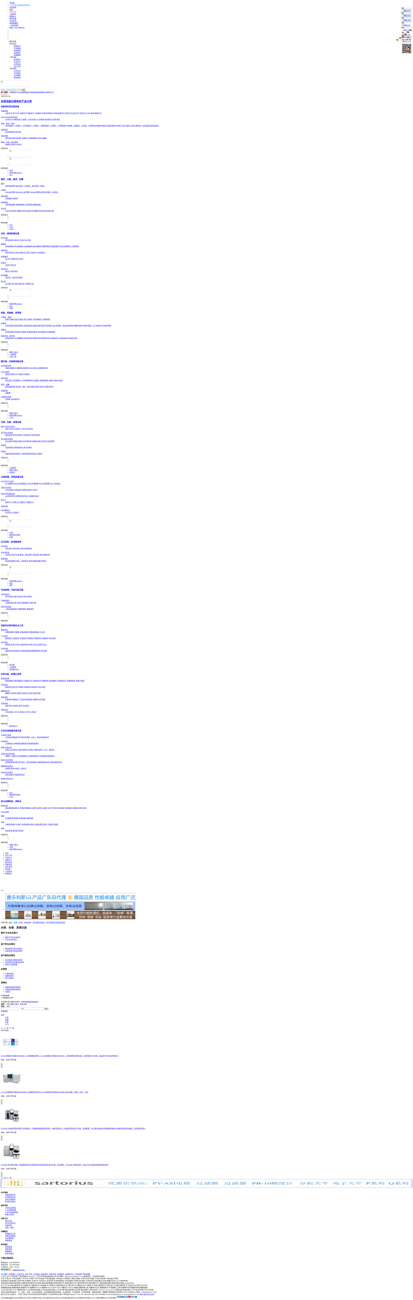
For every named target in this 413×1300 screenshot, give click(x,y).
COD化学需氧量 (32, 483)
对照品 (43, 561)
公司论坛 (17, 71)
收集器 (26, 374)
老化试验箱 (41, 332)
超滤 (84, 808)
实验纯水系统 (77, 808)
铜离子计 (23, 502)
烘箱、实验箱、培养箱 (11, 312)
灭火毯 (42, 632)
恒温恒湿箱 (36, 326)
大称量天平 (38, 113)
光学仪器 (4, 238)
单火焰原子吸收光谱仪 (13, 441)
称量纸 (35, 699)
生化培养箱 (56, 326)
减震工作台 (42, 644)
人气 (7, 1024)
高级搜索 (4, 1011)
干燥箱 (31, 92)
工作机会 (17, 64)
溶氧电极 (22, 818)
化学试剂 (4, 546)
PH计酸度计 (5, 510)
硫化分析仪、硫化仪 (18, 768)
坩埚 (7, 706)
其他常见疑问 (10, 1201)
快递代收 (8, 1225)
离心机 (3, 281)
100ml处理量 (10, 192)
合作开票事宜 (10, 1199)
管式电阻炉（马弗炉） (31, 126)
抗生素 (18, 555)
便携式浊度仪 (27, 490)
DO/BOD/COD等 (7, 481)
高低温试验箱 (32, 332)
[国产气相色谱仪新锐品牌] (70, 919)
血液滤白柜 (63, 338)
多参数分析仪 (33, 496)
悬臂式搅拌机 (10, 186)
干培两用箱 (45, 319)
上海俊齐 (12, 14)
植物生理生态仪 (7, 779)
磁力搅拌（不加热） (23, 186)
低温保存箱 (72, 338)
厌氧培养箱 (87, 326)
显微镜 (3, 244)
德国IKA (12, 16)
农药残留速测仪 (33, 743)
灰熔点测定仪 (23, 750)
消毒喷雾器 (9, 632)
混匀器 (3, 209)
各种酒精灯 (53, 681)
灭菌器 (24, 138)
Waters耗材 (5, 812)
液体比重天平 (59, 113)
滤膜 (23, 92)
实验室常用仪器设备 (10, 106)
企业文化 (17, 62)
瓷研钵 (15, 706)
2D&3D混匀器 (10, 211)
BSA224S (18, 92)
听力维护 (52, 638)
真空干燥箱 (27, 319)
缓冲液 (15, 831)
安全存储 (4, 648)
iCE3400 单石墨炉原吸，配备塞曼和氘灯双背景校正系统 (55, 1165)
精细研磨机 (36, 205)
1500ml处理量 (34, 192)
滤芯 (49, 808)
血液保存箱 (45, 338)
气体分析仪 (5, 594)
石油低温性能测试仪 (47, 756)
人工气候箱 (96, 326)
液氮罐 (7, 393)
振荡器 (15, 198)
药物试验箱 (44, 380)
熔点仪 (7, 271)
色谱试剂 (27, 687)
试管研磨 (28, 205)
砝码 (92, 113)
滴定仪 (13, 144)
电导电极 (14, 818)
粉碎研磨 (4, 202)
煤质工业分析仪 (11, 750)
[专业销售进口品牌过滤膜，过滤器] (70, 910)
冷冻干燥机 (125, 126)
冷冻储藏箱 (18, 338)
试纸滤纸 (4, 697)
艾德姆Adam (14, 669)
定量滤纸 (8, 699)
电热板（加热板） (74, 126)
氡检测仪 (30, 609)
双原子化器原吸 (48, 441)
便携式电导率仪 (22, 496)
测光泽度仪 (9, 252)
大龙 (11, 227)
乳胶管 (13, 693)
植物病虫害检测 (20, 743)
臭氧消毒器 (24, 632)
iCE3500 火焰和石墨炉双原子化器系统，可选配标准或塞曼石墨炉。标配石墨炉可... (73, 1128)
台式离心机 (9, 284)
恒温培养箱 (27, 326)
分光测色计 (41, 252)
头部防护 (15, 638)
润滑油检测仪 (33, 756)
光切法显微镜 (64, 246)
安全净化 (4, 642)
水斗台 (16, 712)
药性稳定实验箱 (20, 332)
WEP (11, 797)
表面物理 (4, 256)
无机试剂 (8, 548)
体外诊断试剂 (45, 555)
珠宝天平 (83, 113)
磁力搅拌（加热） (39, 186)
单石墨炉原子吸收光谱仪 (32, 441)
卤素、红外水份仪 (30, 119)
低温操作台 (54, 338)
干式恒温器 (145, 126)
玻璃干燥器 (80, 681)
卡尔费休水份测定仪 (44, 119)
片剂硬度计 (16, 380)
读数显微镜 (45, 246)
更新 (7, 1022)
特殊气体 (32, 603)
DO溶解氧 (9, 483)
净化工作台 (33, 644)
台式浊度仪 (9, 490)
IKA (11, 175)
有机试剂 (15, 548)
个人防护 (4, 636)
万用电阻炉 (62, 126)
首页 (7, 853)
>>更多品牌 (13, 25)
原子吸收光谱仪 (7, 439)
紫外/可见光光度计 (8, 426)
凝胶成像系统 (10, 387)
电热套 (103, 126)
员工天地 (17, 66)
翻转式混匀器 (39, 211)
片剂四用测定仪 (28, 380)
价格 (7, 1020)
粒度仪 (3, 263)
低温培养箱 (18, 326)
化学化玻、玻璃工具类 (11, 674)
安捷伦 (12, 472)
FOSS (11, 229)
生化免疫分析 (6, 366)
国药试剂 (8, 687)
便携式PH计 (17, 119)
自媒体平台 (69, 1274)
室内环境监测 (6, 607)
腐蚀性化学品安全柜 (13, 651)
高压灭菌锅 (42, 138)
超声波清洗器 (10, 138)
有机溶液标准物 (34, 561)
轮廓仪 (13, 259)
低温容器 (4, 391)
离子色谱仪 (27, 447)
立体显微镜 (27, 246)
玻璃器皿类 (71, 681)
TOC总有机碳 (55, 483)
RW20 (51, 92)
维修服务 (8, 1251)
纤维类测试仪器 (11, 762)
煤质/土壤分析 (6, 747)
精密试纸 (28, 699)
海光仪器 (23, 1004)
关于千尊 (8, 855)
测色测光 (4, 250)
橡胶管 (7, 693)
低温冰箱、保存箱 (8, 336)
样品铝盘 (60, 808)
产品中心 (8, 858)
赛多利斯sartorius (15, 173)
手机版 (12, 3)
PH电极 (8, 818)
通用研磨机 (20, 205)
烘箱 (35, 92)
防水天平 (75, 113)
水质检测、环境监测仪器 (12, 477)
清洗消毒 (4, 136)
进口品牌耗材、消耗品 (11, 801)
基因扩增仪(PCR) (11, 374)
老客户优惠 (9, 1214)
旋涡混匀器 (49, 211)
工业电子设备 (6, 735)
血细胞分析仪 (43, 368)
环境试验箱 (9, 332)
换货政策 (8, 1247)
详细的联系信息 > (18, 1270)
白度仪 (16, 252)
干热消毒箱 (36, 319)
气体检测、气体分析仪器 (12, 590)
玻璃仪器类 (5, 678)
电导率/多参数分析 (8, 494)
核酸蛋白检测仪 (22, 368)
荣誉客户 (17, 46)
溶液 (2, 828)
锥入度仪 (19, 259)
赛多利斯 (12, 18)
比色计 (28, 252)
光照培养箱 (9, 326)
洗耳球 (30, 693)
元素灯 (18, 824)
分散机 (12, 92)
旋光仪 (16, 240)
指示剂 (15, 687)
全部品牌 (78, 1274)
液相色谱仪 (18, 447)
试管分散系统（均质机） (49, 192)
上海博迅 (12, 354)
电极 (27, 92)
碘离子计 (30, 502)
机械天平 (30, 113)
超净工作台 (15, 644)
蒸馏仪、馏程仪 (11, 756)
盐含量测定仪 (23, 756)
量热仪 (51, 750)
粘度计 (20, 277)
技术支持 (52, 1274)
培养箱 (3, 323)
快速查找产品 (10, 1195)
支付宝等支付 (10, 1223)
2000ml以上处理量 (22, 192)
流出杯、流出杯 (11, 277)
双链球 (24, 693)
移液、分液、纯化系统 (9, 142)
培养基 (7, 399)
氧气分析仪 (9, 596)
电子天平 (15, 113)
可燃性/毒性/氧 (10, 603)
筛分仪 (13, 265)
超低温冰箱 (9, 338)
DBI (10, 583)
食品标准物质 (10, 561)
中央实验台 (9, 712)
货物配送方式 (10, 1234)
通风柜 (7, 644)
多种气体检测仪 (23, 603)
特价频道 (17, 50)
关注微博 (17, 75)
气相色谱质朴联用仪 (29, 454)
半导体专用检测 (11, 737)
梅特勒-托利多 (14, 535)
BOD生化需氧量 (19, 483)
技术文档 (8, 867)
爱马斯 (12, 665)
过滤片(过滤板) (42, 808)
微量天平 (98, 113)
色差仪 (33, 252)
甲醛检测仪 (22, 609)
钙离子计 (15, 502)
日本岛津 (12, 21)
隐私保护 (44, 1274)
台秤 (88, 113)
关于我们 (4, 1274)
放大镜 (28, 240)
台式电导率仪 (10, 496)
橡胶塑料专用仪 (7, 766)
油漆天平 (23, 113)
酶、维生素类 (27, 555)
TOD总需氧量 (44, 483)
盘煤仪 (31, 750)
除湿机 (18, 138)
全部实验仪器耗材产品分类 (16, 101)
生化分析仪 (33, 368)
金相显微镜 (54, 246)
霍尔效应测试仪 (43, 737)
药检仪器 (4, 378)
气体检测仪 (5, 600)
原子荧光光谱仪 (7, 433)
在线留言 (17, 53)
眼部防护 (8, 638)
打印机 (54, 808)
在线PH (16, 512)
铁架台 (22, 712)
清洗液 (20, 831)
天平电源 (21, 808)
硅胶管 (19, 693)
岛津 (11, 170)
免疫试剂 (35, 555)
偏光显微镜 (36, 246)
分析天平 (8, 113)
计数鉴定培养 (6, 397)
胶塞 (38, 693)
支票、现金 (9, 1227)
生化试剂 (41, 687)
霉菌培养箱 (78, 326)
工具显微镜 (74, 246)
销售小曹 (406, 30)
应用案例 (17, 55)
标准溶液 (8, 831)
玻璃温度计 (62, 681)
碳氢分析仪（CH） (41, 750)
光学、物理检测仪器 (10, 233)
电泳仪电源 (31, 387)
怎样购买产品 (10, 1197)
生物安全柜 (24, 644)
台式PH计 (9, 119)
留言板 (7, 869)
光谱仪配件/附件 (40, 824)
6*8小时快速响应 (11, 1212)
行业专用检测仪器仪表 (11, 730)
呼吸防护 (30, 638)
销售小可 (406, 11)
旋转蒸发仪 (154, 126)
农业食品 (4, 741)
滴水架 (33, 712)
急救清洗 (4, 630)
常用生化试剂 (10, 555)
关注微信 (17, 73)
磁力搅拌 (45, 92)
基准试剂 (34, 687)
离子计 (3, 500)
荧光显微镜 (18, 246)
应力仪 (7, 259)
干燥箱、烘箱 (6, 317)
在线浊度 (17, 490)
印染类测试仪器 (55, 762)
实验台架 (4, 710)
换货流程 (8, 1249)
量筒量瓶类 (18, 681)
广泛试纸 (21, 699)
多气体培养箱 (106, 326)
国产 (11, 585)
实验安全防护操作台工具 (12, 625)
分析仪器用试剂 (26, 548)
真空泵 (18, 132)
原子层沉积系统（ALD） (27, 737)
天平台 (28, 712)
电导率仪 (56, 119)
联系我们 (17, 59)
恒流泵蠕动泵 (10, 132)
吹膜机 (7, 768)
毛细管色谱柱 (10, 824)
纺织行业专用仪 (7, 760)
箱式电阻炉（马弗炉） (13, 126)
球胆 (35, 693)
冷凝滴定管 (36, 681)
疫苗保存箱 (36, 338)
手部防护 (23, 638)
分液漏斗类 (27, 681)
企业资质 (12, 7)
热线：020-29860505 (17, 27)
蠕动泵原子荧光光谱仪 (13, 435)
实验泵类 (4, 130)
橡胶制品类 (5, 691)
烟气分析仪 (18, 596)
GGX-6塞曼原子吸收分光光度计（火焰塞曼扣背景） (59, 1056)
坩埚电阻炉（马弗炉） (49, 126)
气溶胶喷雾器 (32, 138)
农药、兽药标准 (22, 561)
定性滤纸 (41, 699)
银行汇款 (8, 1221)
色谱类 (3, 445)
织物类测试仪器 (43, 762)
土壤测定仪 (9, 743)
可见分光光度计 (27, 429)
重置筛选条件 (33, 1002)
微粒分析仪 (58, 380)
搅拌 (2, 184)
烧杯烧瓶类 (9, 681)
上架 (7, 1017)
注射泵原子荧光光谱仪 (31, 435)
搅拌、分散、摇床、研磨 (12, 179)
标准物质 (4, 559)
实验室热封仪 (19, 775)
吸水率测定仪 (48, 113)
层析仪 (21, 374)
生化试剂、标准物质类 (11, 542)
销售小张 (406, 15)
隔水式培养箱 (46, 326)
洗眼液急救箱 (34, 632)
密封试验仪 (9, 775)
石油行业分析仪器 (8, 754)
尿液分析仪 (49, 387)
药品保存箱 (27, 338)
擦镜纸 (15, 699)
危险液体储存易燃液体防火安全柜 (34, 651)
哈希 (11, 308)
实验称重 (4, 111)
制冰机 (118, 126)
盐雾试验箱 (50, 332)
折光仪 (22, 240)
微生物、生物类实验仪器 (12, 361)
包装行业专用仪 (7, 772)
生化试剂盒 (5, 552)
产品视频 (17, 48)
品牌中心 (8, 860)
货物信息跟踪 (10, 1236)
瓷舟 (10, 706)
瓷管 (20, 706)
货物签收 (8, 1240)
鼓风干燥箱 (9, 319)
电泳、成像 (5, 384)
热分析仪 (4, 269)
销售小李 (406, 20)
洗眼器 (16, 632)
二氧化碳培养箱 (67, 326)
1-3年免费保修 (10, 1210)
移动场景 (17, 77)
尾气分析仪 (27, 596)
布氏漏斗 (25, 706)
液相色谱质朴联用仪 (13, 454)
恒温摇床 (8, 198)
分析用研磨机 (10, 205)
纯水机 (19, 144)
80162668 (4, 94)
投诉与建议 (9, 1253)
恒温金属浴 (111, 126)
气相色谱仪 (9, 447)
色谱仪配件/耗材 (28, 824)
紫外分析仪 (40, 387)
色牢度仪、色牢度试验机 (27, 762)
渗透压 (36, 380)
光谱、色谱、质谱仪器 (11, 422)
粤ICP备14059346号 (147, 1294)
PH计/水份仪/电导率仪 (9, 117)
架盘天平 (68, 113)
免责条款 (60, 1274)
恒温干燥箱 (18, 319)
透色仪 (22, 252)
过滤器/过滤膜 (52, 824)
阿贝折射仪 (9, 240)
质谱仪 (3, 451)
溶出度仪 (8, 380)
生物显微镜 (9, 246)
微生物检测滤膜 (11, 808)
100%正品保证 (10, 1208)
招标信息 (8, 864)
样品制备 (68, 808)
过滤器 (33, 808)
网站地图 (86, 1274)
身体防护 (45, 638)
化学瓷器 (4, 703)
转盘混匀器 (29, 211)
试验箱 (3, 330)
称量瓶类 (44, 681)
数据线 (27, 808)
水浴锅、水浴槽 (87, 126)
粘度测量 (4, 275)
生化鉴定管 (15, 399)
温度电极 (29, 818)
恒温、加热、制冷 (8, 123)
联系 (11, 9)
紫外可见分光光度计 (13, 429)
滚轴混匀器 (20, 211)
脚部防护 (37, 638)
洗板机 (7, 368)
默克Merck (13, 726)
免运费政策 (9, 1238)
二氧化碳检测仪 (11, 609)
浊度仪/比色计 (6, 487)
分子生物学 (5, 372)
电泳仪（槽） (21, 387)
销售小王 (406, 25)
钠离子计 (8, 502)
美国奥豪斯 (13, 23)
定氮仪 (51, 380)
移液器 (39, 92)
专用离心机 (29, 284)
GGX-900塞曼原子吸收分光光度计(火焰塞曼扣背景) (44, 1092)
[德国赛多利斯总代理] (70, 901)
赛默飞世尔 (13, 352)
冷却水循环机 (135, 126)
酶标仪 (13, 368)
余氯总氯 (4, 506)
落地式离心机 (19, 284)
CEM (11, 418)
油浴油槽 (97, 126)
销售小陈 (406, 35)
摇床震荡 (4, 196)
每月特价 (8, 862)
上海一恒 (12, 357)
